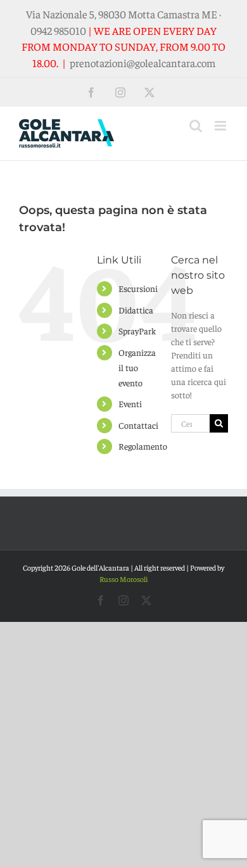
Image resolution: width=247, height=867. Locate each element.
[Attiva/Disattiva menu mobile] (221, 125)
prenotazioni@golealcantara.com (142, 63)
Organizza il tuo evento (137, 367)
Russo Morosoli (123, 579)
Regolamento (142, 446)
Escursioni (138, 288)
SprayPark (137, 330)
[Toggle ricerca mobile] (195, 125)
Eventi (130, 403)
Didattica (135, 309)
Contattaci (138, 425)
